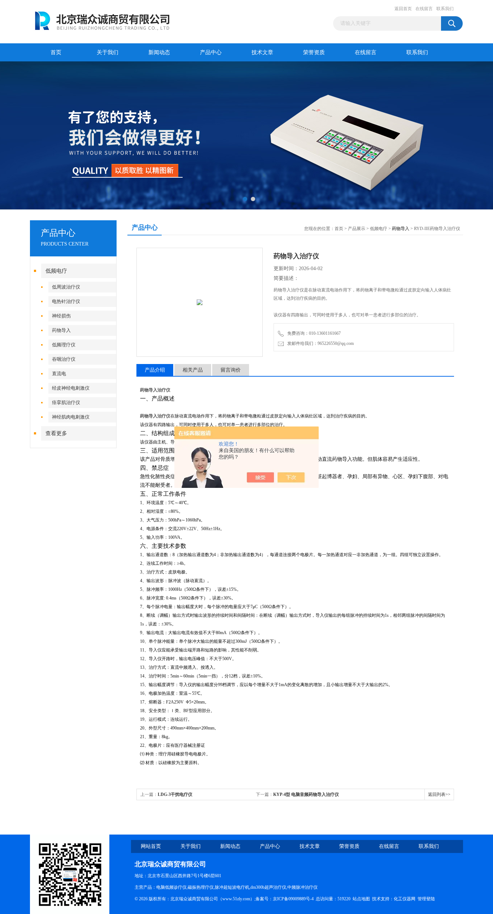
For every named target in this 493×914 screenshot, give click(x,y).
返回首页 (403, 8)
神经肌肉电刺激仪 (71, 417)
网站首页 (151, 846)
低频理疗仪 (63, 344)
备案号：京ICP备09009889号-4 (285, 898)
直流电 (59, 373)
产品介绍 (155, 370)
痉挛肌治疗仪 (66, 402)
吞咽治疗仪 (63, 359)
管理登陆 (426, 898)
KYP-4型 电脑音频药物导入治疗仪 (306, 794)
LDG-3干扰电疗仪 (175, 794)
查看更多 (56, 433)
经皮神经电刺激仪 (71, 388)
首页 (56, 52)
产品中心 (211, 52)
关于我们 (107, 52)
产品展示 (356, 228)
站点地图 (361, 898)
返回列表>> (439, 794)
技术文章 (262, 52)
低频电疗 (56, 271)
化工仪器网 (404, 898)
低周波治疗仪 (66, 287)
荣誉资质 (314, 52)
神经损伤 (61, 316)
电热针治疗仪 (66, 301)
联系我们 (445, 8)
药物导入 (61, 330)
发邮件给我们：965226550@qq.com (319, 343)
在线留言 (424, 8)
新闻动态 (159, 52)
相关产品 (193, 370)
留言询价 (231, 370)
